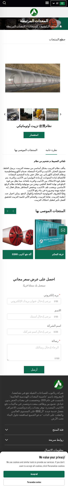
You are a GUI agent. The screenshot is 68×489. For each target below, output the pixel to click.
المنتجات (33, 26)
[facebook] (60, 384)
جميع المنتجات (57, 39)
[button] (13, 211)
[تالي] (60, 114)
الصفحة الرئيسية (50, 26)
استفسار (34, 135)
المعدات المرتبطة (15, 26)
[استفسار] (63, 230)
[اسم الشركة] (34, 12)
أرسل (34, 369)
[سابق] (4, 114)
